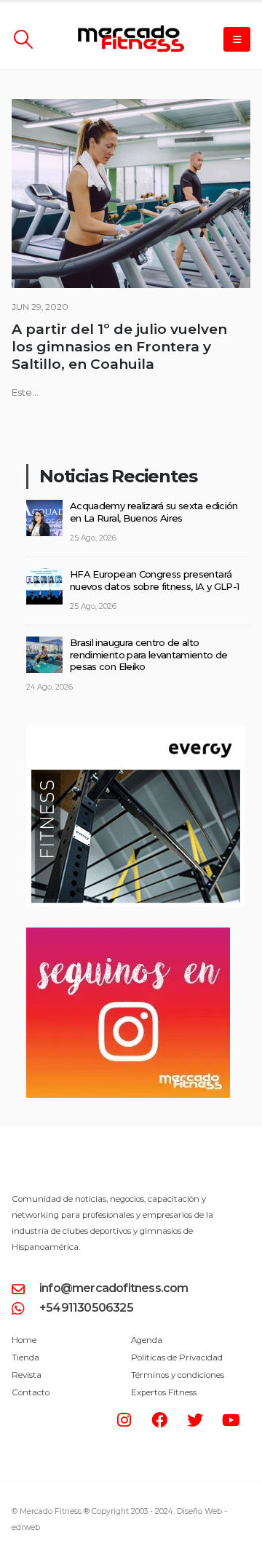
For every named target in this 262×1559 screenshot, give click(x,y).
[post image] (131, 193)
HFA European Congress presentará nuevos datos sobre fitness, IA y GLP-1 (154, 580)
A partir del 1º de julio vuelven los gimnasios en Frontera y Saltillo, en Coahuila (119, 346)
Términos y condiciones (177, 1375)
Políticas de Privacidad (177, 1357)
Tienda (25, 1357)
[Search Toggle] (23, 39)
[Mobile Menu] (236, 39)
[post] (44, 516)
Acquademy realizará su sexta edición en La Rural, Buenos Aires (154, 512)
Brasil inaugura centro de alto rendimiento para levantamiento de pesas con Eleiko (149, 654)
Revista (26, 1375)
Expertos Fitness (163, 1392)
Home (24, 1340)
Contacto (30, 1392)
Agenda (146, 1340)
